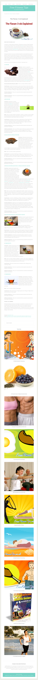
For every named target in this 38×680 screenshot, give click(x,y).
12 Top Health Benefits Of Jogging (19, 656)
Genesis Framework (17, 675)
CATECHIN (7, 64)
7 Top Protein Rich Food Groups (19, 459)
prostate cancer (21, 182)
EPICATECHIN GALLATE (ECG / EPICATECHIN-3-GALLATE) (15, 214)
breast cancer (11, 182)
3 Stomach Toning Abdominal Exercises (19, 426)
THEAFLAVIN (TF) (8, 243)
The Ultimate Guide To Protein (19, 590)
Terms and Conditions (30, 675)
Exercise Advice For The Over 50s (19, 492)
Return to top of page (19, 674)
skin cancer (27, 182)
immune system (26, 80)
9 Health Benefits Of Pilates (19, 525)
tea (22, 45)
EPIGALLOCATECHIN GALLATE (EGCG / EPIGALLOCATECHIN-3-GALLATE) (17, 165)
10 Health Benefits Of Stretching (19, 557)
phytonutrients (15, 49)
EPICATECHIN (7, 99)
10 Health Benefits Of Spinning (19, 361)
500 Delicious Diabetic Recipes (19, 623)
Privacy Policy (25, 675)
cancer (29, 71)
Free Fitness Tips (19, 7)
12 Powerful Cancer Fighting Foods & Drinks (19, 393)
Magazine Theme (12, 675)
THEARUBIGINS (8, 274)
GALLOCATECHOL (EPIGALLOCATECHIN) (12, 134)
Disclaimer (22, 675)
